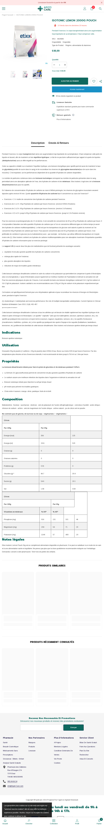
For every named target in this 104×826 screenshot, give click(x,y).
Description (38, 143)
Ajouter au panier (70, 81)
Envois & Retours (59, 143)
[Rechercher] (100, 8)
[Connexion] (84, 8)
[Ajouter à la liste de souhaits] (93, 81)
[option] (25, 41)
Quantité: (55, 60)
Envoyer (73, 727)
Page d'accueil (7, 15)
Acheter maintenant (77, 89)
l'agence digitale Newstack (68, 800)
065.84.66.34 (12, 781)
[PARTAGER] (99, 81)
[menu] (3, 8)
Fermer (102, 3)
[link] (18, 620)
